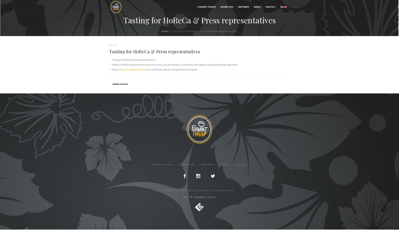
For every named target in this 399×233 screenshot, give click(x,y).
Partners (207, 165)
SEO (185, 197)
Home (165, 31)
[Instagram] (198, 176)
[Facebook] (184, 176)
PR (191, 197)
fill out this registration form (133, 69)
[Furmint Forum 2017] (199, 129)
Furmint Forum (162, 165)
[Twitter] (213, 176)
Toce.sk (211, 197)
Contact (241, 165)
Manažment (200, 197)
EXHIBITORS (187, 165)
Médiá (225, 165)
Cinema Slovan (120, 84)
